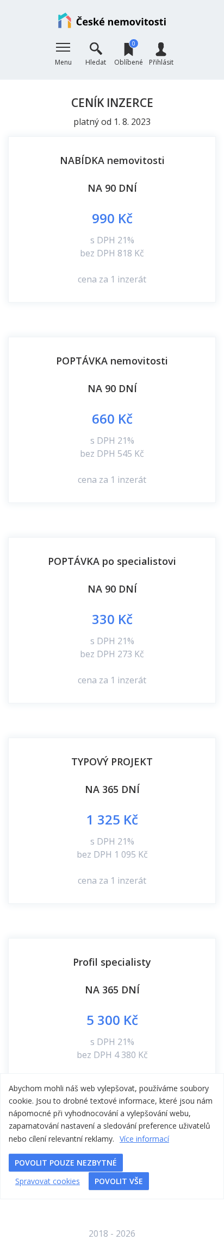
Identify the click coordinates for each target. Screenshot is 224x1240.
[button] (63, 54)
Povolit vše (119, 1181)
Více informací (144, 1139)
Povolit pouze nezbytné (66, 1162)
